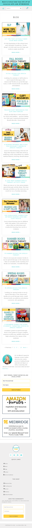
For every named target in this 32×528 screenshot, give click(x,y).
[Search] (20, 8)
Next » (25, 347)
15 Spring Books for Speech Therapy (16, 288)
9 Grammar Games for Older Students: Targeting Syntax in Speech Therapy (16, 326)
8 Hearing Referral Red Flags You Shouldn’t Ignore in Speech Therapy (16, 146)
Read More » (16, 52)
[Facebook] (17, 455)
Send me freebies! (16, 390)
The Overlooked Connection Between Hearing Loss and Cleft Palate (16, 216)
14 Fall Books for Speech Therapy (16, 74)
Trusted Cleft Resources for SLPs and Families (16, 111)
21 (21, 347)
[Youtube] (21, 455)
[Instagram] (10, 455)
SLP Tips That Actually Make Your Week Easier (16, 39)
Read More (5, 368)
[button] (3, 8)
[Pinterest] (14, 455)
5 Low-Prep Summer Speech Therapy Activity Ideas (16, 181)
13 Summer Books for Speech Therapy (16, 254)
